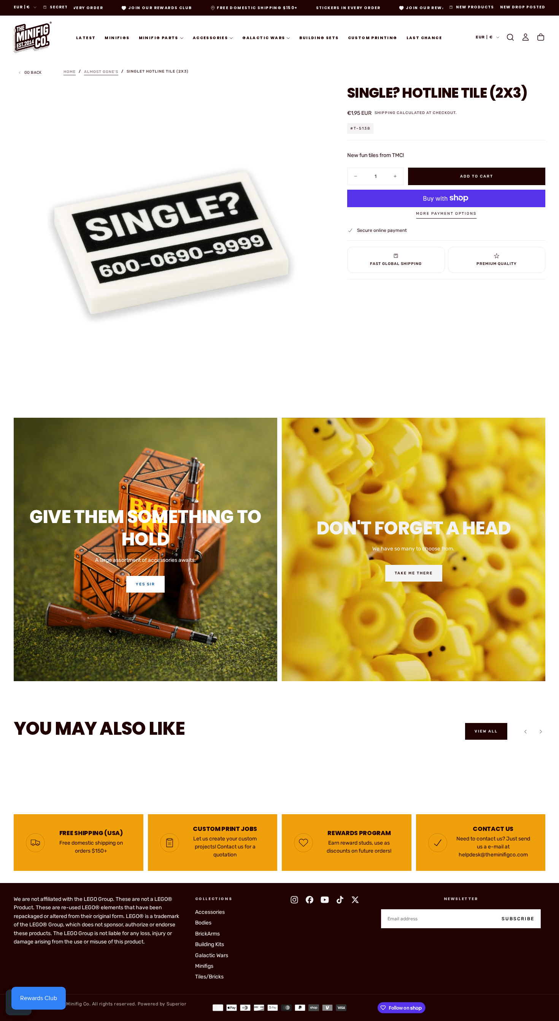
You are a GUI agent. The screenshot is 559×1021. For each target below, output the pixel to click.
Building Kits (209, 944)
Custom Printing (372, 37)
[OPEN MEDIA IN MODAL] (310, 381)
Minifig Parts (158, 37)
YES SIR (145, 584)
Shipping (385, 113)
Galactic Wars (263, 37)
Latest (85, 37)
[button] (510, 37)
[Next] (540, 731)
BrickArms (207, 934)
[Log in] (525, 37)
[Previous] (525, 731)
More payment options (446, 213)
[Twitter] (355, 899)
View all (486, 731)
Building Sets (318, 37)
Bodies (203, 923)
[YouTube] (324, 899)
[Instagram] (294, 899)
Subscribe (518, 918)
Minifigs (117, 37)
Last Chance (424, 37)
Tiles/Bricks (209, 976)
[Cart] (540, 37)
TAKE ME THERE (414, 573)
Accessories (210, 37)
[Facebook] (309, 899)
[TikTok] (340, 899)
